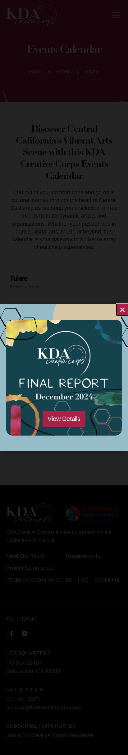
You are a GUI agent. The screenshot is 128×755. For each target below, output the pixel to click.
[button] (122, 309)
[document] (64, 377)
